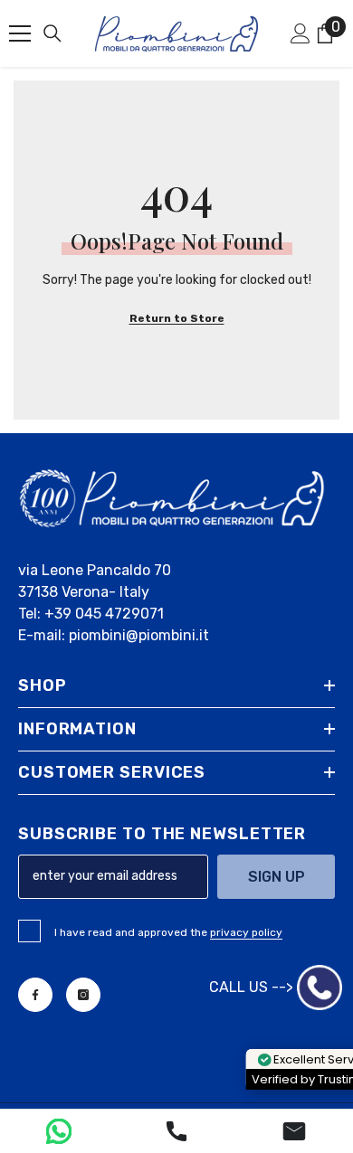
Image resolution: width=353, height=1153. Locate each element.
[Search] (52, 33)
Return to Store (176, 318)
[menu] (20, 33)
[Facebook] (35, 995)
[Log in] (300, 33)
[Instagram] (83, 995)
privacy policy (246, 932)
